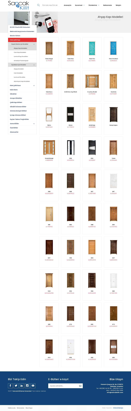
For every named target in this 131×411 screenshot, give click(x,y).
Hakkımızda (11, 408)
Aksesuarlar (14, 132)
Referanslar (107, 5)
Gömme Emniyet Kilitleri (18, 111)
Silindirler (13, 94)
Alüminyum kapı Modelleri (22, 81)
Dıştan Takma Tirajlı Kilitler (19, 119)
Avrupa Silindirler (16, 98)
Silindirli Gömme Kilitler (18, 107)
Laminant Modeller (19, 77)
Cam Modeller (18, 73)
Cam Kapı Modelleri (20, 52)
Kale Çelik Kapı (15, 40)
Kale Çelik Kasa (15, 85)
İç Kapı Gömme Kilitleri (18, 115)
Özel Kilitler (14, 128)
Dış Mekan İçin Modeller (18, 65)
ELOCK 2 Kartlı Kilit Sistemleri (20, 27)
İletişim (118, 5)
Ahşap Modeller (19, 69)
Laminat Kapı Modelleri (21, 56)
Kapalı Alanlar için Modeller (19, 44)
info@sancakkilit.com (115, 392)
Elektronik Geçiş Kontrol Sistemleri (22, 31)
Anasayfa (67, 5)
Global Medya (118, 408)
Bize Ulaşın (29, 408)
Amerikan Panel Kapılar (21, 61)
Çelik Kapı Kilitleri (16, 102)
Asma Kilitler (14, 124)
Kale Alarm (14, 90)
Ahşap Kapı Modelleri (20, 48)
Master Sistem (15, 36)
